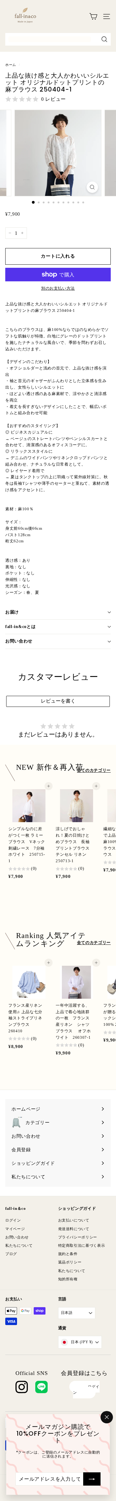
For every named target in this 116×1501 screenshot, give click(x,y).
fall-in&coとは (20, 626)
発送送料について (73, 1229)
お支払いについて (73, 1220)
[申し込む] (92, 1479)
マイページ (15, 1229)
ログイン (13, 1220)
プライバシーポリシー (77, 1237)
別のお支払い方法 (58, 288)
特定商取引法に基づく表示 (81, 1245)
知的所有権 (68, 1279)
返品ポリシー (70, 1262)
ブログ (11, 1254)
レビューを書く (58, 701)
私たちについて (19, 1245)
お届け (12, 612)
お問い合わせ (18, 641)
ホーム (10, 65)
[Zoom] (92, 187)
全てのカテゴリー (94, 770)
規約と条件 (68, 1254)
